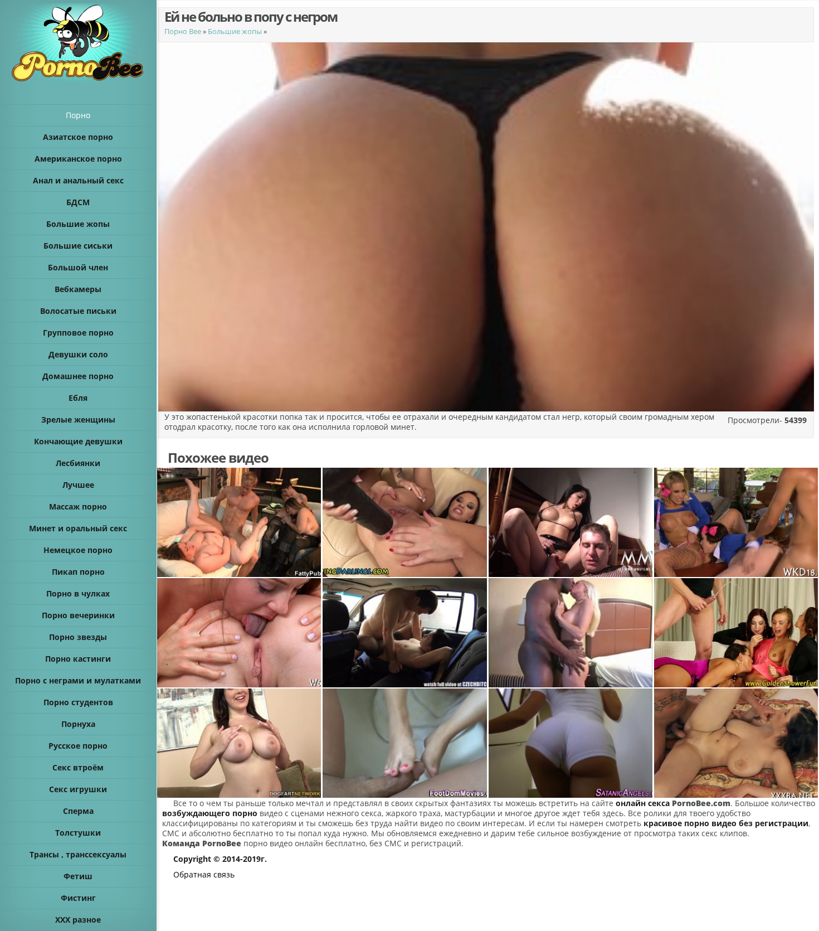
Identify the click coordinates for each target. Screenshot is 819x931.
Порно (78, 115)
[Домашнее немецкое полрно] (571, 522)
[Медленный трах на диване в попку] (239, 743)
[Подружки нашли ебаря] (736, 522)
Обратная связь (204, 874)
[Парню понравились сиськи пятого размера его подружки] (736, 743)
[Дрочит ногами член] (405, 743)
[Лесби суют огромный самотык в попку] (405, 522)
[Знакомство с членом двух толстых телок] (239, 522)
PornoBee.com (701, 803)
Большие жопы (235, 31)
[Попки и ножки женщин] (571, 743)
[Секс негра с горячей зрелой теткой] (571, 633)
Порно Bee (182, 31)
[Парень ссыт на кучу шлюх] (736, 633)
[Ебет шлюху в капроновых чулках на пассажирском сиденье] (405, 633)
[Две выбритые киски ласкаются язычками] (239, 633)
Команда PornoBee (201, 843)
